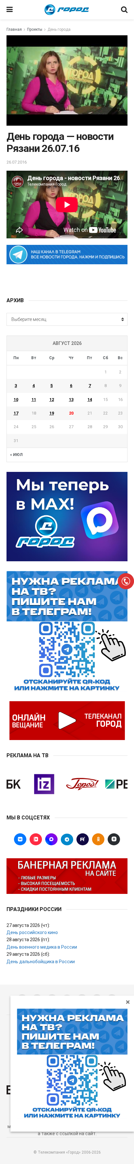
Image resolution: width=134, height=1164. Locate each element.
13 (71, 399)
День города (59, 29)
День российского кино (32, 932)
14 (89, 399)
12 (51, 399)
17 (16, 413)
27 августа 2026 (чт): (28, 925)
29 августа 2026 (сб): (28, 954)
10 (16, 399)
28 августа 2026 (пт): (28, 939)
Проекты (34, 29)
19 (51, 413)
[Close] (127, 1001)
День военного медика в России (42, 947)
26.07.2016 (17, 162)
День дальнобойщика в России (41, 961)
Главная (14, 29)
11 (34, 399)
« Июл (16, 454)
